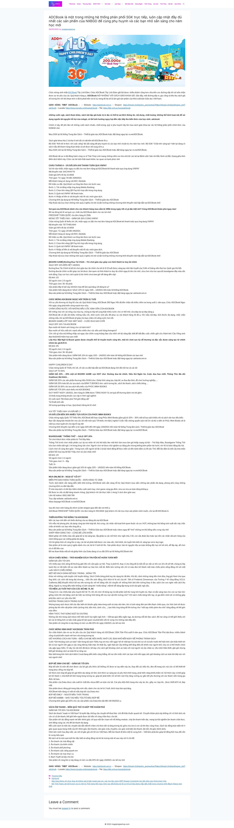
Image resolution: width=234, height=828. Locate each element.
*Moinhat (72, 4)
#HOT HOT (96, 4)
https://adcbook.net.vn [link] (102, 105)
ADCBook (72, 92)
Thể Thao (163, 4)
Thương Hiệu (87, 4)
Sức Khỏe (178, 4)
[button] (183, 4)
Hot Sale (107, 4)
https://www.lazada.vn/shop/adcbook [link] (81, 108)
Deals (79, 4)
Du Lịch (155, 4)
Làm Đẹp (118, 4)
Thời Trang (147, 4)
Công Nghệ (138, 4)
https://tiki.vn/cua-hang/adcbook (116, 108)
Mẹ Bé (170, 4)
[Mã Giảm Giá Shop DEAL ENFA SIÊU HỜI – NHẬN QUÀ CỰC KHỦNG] (55, 4)
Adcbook (55, 778)
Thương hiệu (57, 776)
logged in (66, 808)
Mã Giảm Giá (129, 4)
